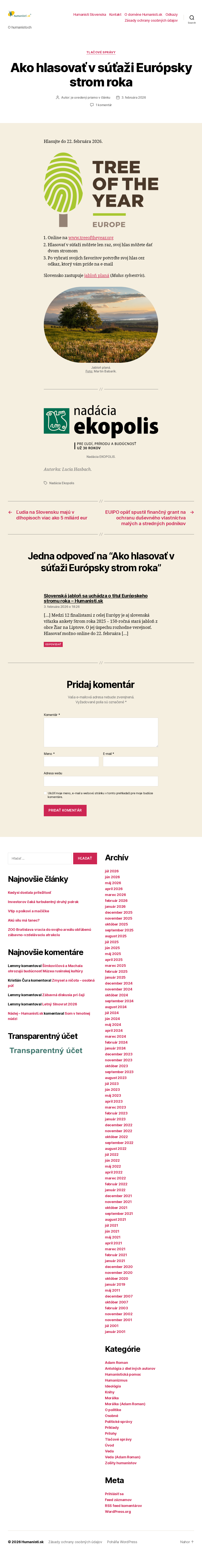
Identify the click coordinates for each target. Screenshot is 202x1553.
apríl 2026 (114, 889)
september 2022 (119, 1143)
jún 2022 (112, 1160)
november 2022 (118, 1131)
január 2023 (115, 1119)
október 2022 (116, 1137)
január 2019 (115, 1284)
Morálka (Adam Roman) (125, 1404)
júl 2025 (112, 942)
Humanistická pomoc (123, 1374)
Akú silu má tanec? (24, 920)
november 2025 (118, 918)
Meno (49, 754)
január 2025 (115, 977)
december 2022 (118, 1125)
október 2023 (116, 1066)
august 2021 (115, 1219)
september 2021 (119, 1213)
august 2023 (116, 1078)
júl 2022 (112, 1154)
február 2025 (116, 971)
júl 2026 (112, 871)
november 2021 (118, 1202)
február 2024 (116, 1042)
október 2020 (116, 1278)
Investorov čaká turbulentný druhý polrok (43, 902)
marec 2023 (115, 1107)
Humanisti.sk (33, 1542)
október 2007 (116, 1302)
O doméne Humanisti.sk (143, 14)
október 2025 (116, 924)
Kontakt (115, 14)
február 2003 (116, 1308)
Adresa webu (53, 773)
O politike (113, 1410)
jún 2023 (112, 1089)
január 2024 (115, 1048)
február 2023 (116, 1113)
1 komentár (104, 105)
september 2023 (119, 1072)
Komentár (52, 715)
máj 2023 (113, 1095)
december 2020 (119, 1267)
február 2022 (116, 1184)
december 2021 (118, 1196)
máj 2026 (113, 883)
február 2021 (116, 1255)
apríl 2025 (114, 960)
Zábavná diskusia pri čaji (63, 995)
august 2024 (116, 1007)
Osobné (111, 1416)
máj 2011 (112, 1290)
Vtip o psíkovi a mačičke (28, 911)
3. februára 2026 (134, 97)
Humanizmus (116, 1380)
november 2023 (118, 1060)
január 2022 (115, 1190)
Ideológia (113, 1386)
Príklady (112, 1427)
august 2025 (116, 936)
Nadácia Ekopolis (61, 483)
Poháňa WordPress (122, 1542)
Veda (109, 1451)
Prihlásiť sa (114, 1494)
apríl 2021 (113, 1243)
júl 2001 (112, 1326)
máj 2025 (113, 954)
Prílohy (111, 1433)
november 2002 (119, 1314)
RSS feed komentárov (123, 1506)
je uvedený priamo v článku (90, 97)
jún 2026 (112, 877)
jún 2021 (112, 1231)
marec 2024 (115, 1036)
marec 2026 (115, 895)
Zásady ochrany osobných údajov (151, 20)
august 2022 (115, 1149)
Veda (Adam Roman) (122, 1457)
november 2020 (119, 1273)
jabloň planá (96, 275)
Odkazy (172, 14)
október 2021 (116, 1208)
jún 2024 (112, 1019)
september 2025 (119, 930)
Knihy (110, 1392)
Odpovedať (53, 644)
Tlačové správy (101, 52)
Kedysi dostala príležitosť (29, 892)
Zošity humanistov (121, 1463)
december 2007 (119, 1296)
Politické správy (118, 1422)
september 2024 (119, 1001)
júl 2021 (111, 1225)
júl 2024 (112, 1013)
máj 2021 (113, 1237)
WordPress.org (118, 1512)
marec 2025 (115, 965)
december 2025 (119, 912)
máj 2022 (113, 1166)
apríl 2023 (114, 1101)
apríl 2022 (113, 1172)
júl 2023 (112, 1084)
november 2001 (118, 1320)
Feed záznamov (118, 1500)
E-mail (108, 754)
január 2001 (115, 1332)
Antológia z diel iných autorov (130, 1368)
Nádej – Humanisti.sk (25, 1013)
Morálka (112, 1398)
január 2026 (115, 906)
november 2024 (118, 989)
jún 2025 (112, 948)
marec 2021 (115, 1249)
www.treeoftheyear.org (90, 238)
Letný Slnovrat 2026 (59, 1004)
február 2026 (116, 901)
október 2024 (116, 995)
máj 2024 (113, 1025)
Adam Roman (116, 1362)
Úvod (109, 1445)
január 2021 (115, 1261)
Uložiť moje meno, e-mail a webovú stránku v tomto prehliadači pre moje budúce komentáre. (100, 795)
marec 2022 (115, 1178)
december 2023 (119, 1054)
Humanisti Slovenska (89, 14)
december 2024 (119, 983)
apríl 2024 (114, 1030)
